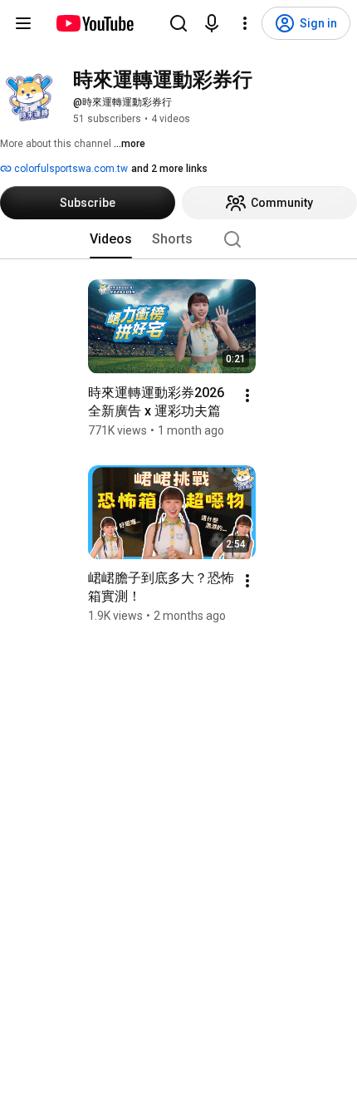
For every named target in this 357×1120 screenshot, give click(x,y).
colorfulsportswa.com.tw (70, 168)
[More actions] (247, 395)
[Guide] (23, 23)
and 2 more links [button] (169, 168)
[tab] (111, 239)
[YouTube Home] (94, 23)
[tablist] (178, 239)
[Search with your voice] (211, 23)
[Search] (178, 23)
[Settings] (245, 23)
